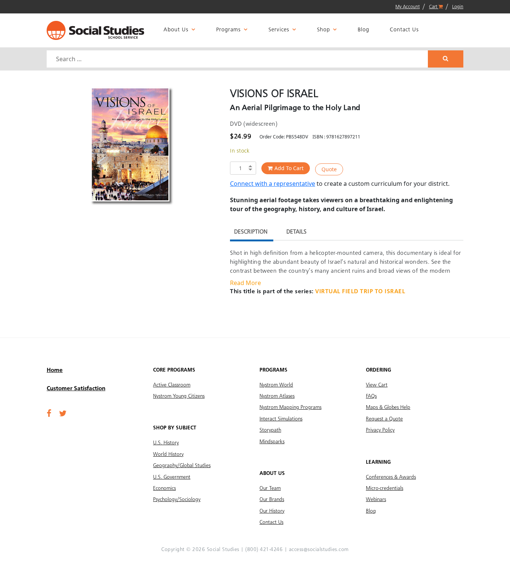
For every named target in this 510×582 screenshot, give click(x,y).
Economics (164, 488)
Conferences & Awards (391, 477)
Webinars (376, 499)
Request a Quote (384, 419)
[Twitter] (62, 414)
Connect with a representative (272, 183)
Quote (329, 169)
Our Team (270, 488)
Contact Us (404, 30)
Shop (323, 30)
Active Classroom (171, 385)
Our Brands (271, 499)
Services (278, 30)
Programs (228, 30)
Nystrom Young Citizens (179, 396)
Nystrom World (276, 385)
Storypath (270, 430)
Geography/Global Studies (182, 465)
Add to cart (289, 168)
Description (250, 232)
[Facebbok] (49, 414)
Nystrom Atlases (277, 396)
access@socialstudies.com (319, 549)
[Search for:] (238, 59)
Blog (363, 30)
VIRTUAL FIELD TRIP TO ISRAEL (360, 292)
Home (55, 370)
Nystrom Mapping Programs (290, 407)
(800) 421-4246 (264, 549)
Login (457, 6)
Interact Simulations (280, 419)
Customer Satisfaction (76, 389)
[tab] (250, 233)
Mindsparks (271, 441)
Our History (271, 511)
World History (168, 454)
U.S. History (166, 442)
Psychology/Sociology (176, 499)
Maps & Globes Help (388, 407)
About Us (176, 30)
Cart (433, 6)
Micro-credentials (384, 488)
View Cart (377, 385)
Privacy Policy (380, 430)
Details (296, 232)
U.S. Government (171, 477)
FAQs (371, 396)
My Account (407, 6)
